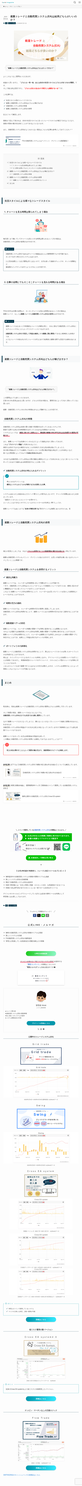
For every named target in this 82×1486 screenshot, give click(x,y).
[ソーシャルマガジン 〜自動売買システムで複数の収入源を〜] (8, 2)
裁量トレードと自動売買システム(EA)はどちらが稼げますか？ (32, 171)
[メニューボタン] (79, 2)
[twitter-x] (38, 1029)
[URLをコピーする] (47, 915)
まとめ (12, 183)
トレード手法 (12, 23)
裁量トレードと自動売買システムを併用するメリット (30, 180)
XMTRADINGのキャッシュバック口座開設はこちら (21, 1475)
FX (6, 23)
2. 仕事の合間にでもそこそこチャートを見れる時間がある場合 (33, 168)
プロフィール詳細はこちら (41, 1023)
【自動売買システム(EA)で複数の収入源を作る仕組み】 (42, 772)
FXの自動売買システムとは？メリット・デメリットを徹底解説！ (45, 141)
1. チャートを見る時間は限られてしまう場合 (27, 165)
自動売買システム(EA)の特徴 (22, 174)
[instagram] (41, 1029)
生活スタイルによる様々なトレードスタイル (26, 162)
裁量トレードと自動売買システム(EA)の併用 (26, 177)
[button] (34, 915)
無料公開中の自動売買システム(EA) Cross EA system (41, 796)
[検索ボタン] (74, 2)
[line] (44, 1029)
